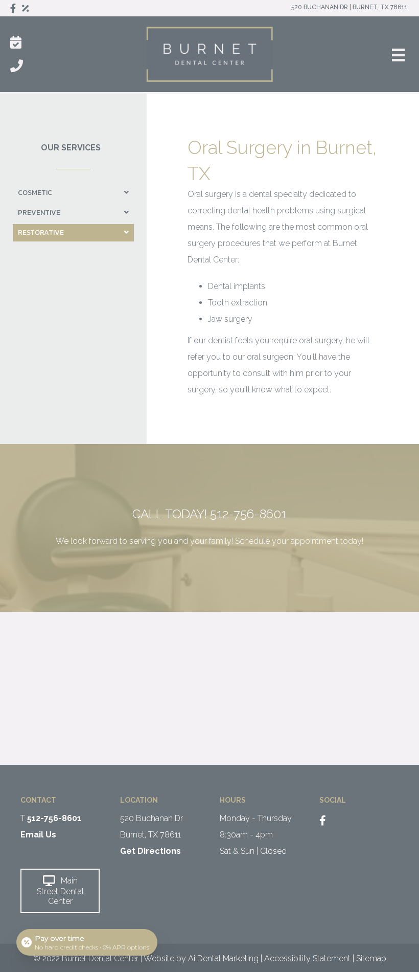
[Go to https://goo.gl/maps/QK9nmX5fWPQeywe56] (159, 830)
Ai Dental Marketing (223, 958)
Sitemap (371, 958)
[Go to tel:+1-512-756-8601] (209, 538)
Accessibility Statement (307, 958)
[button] (60, 891)
